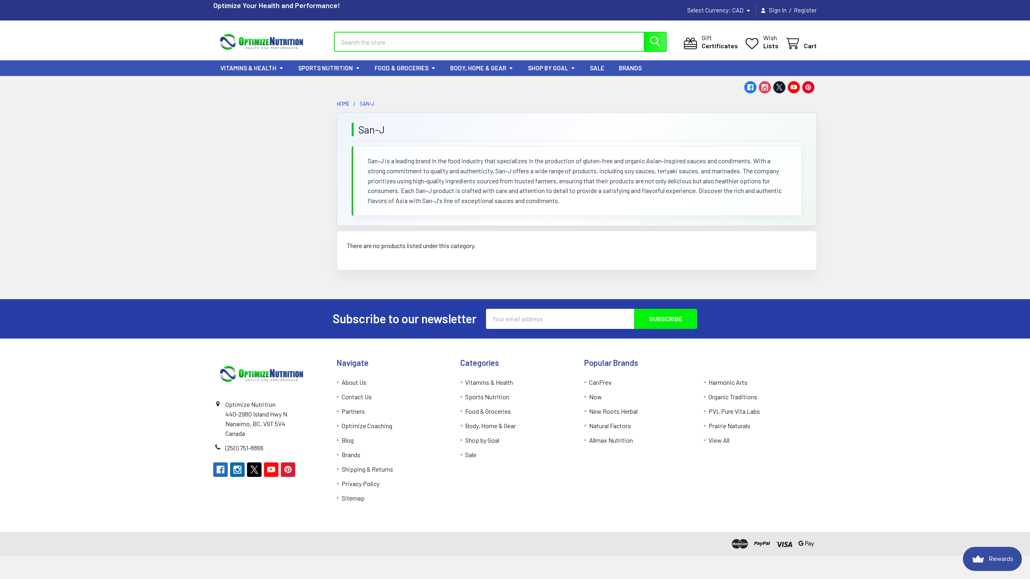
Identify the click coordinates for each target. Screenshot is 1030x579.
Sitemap (353, 498)
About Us (354, 382)
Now (595, 396)
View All (719, 440)
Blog (348, 440)
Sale (597, 68)
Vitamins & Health (248, 68)
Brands (630, 68)
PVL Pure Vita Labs (734, 411)
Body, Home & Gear (478, 68)
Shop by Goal (548, 68)
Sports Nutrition (325, 68)
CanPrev (600, 382)
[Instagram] (765, 87)
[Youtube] (794, 87)
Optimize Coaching (367, 425)
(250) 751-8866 (244, 448)
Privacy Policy (360, 483)
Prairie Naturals (729, 425)
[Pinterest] (808, 87)
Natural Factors (610, 425)
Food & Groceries (401, 68)
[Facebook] (750, 87)
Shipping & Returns (367, 469)
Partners (353, 411)
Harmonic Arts (728, 382)
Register (805, 10)
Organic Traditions (733, 396)
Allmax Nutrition (611, 440)
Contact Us (357, 396)
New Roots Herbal (613, 411)
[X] (779, 87)
